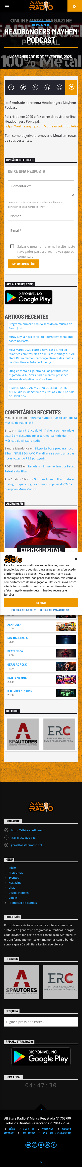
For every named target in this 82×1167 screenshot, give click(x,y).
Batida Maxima (17, 678)
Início (12, 867)
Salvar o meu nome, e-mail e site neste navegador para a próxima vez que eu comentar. (46, 246)
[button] (76, 559)
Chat (12, 887)
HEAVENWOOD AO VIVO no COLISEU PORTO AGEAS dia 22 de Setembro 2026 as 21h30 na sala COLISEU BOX (41, 392)
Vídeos (13, 898)
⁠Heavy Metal (41, 25)
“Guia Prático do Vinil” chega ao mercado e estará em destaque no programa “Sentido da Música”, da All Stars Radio (39, 435)
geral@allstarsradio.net (26, 845)
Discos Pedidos (19, 893)
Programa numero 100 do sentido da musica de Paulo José (40, 326)
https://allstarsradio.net (27, 830)
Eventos (14, 877)
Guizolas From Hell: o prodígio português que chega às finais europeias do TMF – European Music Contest (39, 484)
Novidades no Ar (18, 638)
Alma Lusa (14, 624)
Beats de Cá (15, 651)
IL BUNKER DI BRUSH (19, 691)
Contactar (28, 1133)
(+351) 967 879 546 (23, 838)
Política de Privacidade (53, 610)
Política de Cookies (23, 610)
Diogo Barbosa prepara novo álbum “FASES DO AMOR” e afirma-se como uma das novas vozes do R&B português (39, 453)
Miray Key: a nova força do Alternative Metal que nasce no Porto (41, 339)
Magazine (15, 882)
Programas (16, 872)
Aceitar (41, 603)
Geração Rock (17, 664)
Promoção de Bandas (23, 903)
